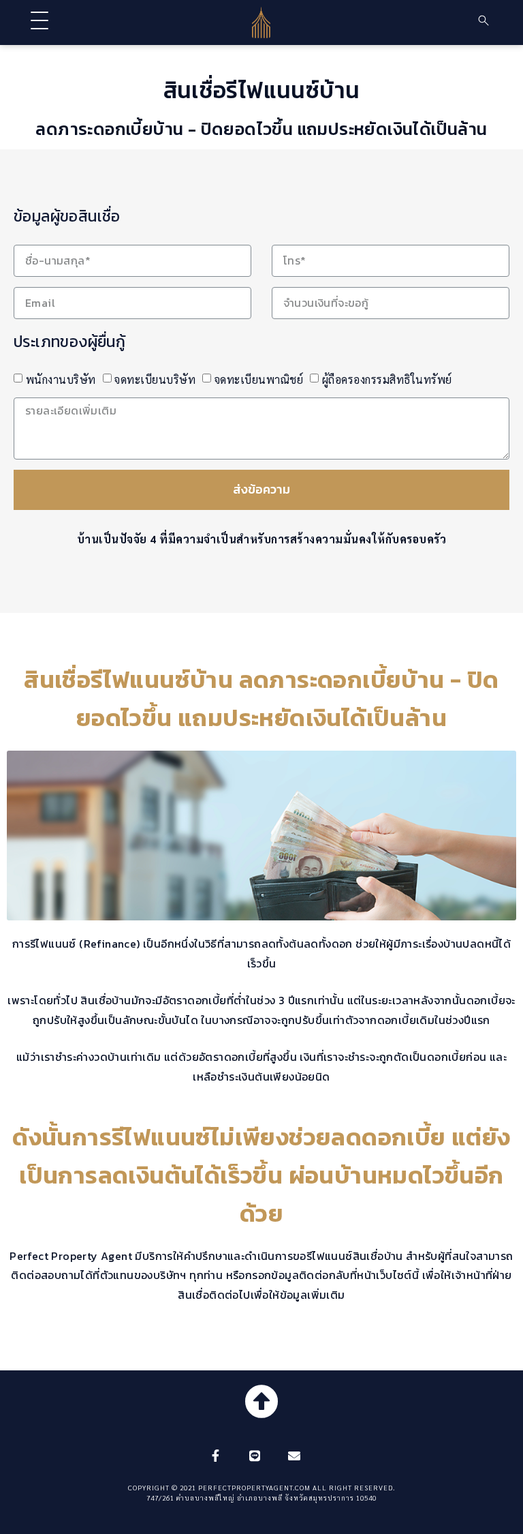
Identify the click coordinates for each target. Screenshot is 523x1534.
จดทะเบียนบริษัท (154, 379)
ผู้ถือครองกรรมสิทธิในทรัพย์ (387, 379)
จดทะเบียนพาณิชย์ (259, 379)
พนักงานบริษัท (61, 379)
